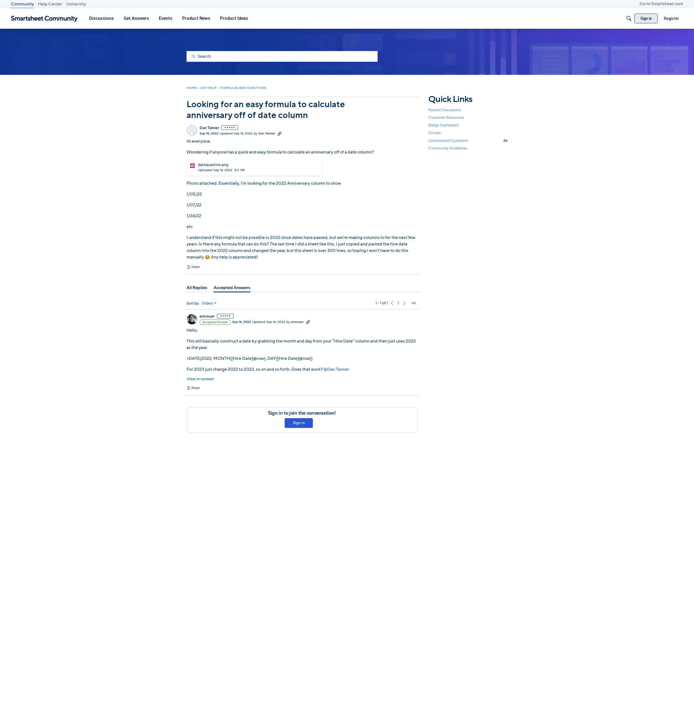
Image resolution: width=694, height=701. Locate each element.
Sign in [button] (299, 422)
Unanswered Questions (467, 140)
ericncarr (207, 316)
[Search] (629, 18)
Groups (434, 133)
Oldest (207, 303)
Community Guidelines (447, 148)
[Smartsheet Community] (44, 18)
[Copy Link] (279, 133)
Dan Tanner (209, 128)
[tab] (196, 287)
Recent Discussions (444, 110)
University (76, 4)
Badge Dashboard (443, 125)
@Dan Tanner (336, 369)
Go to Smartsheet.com (661, 4)
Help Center (50, 4)
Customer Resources (446, 117)
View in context (200, 379)
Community (22, 4)
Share (193, 267)
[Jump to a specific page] (413, 303)
